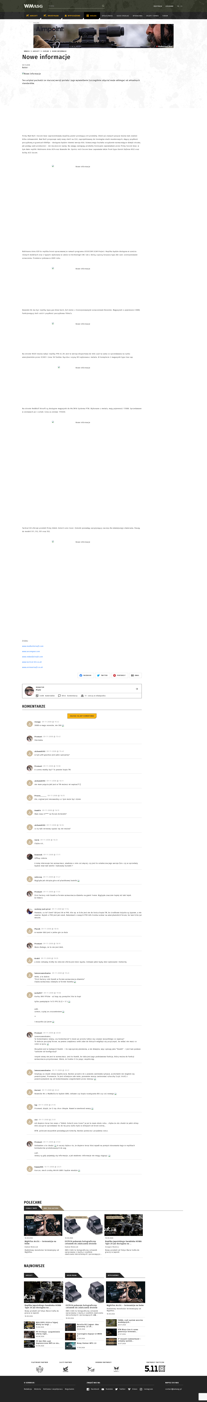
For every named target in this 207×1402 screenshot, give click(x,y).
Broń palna (53, 16)
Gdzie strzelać (123, 16)
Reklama (36, 23)
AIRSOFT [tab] (29, 1275)
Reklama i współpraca (53, 1389)
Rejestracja (158, 6)
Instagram (148, 1389)
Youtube (109, 1389)
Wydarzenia (137, 16)
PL (178, 6)
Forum (165, 16)
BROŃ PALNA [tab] (72, 1275)
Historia (37, 1389)
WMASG (27, 51)
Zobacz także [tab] (31, 1208)
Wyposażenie (74, 16)
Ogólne (46, 51)
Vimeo (134, 1389)
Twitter (122, 1389)
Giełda (93, 16)
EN (181, 6)
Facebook (94, 1389)
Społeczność (107, 16)
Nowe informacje (59, 51)
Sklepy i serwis (152, 16)
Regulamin (69, 1389)
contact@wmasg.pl (173, 1389)
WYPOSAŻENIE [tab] (113, 1275)
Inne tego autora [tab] (50, 1208)
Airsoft (34, 16)
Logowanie (169, 6)
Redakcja (28, 1389)
